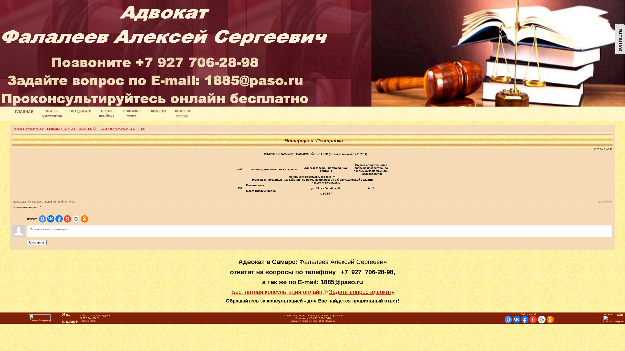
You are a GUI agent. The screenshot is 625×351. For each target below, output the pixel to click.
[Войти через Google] (76, 219)
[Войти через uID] (42, 219)
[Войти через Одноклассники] (84, 219)
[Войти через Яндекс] (67, 219)
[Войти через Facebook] (59, 219)
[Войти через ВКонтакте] (50, 219)
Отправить (37, 242)
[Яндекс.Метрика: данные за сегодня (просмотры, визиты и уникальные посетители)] (40, 318)
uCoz (620, 314)
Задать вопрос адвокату (362, 292)
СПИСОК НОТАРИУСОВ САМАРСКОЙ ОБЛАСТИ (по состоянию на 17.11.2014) (96, 128)
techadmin (50, 201)
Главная (17, 128)
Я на (66, 314)
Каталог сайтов (34, 128)
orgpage (70, 321)
